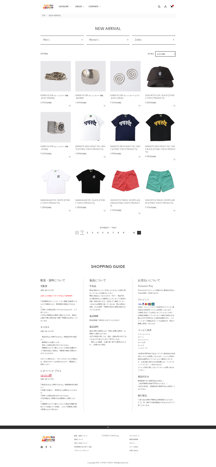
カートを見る (133, 447)
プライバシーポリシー (81, 450)
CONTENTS (93, 7)
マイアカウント (134, 436)
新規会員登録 (133, 439)
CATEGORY (64, 7)
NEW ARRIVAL (55, 16)
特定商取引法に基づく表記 (83, 447)
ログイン (132, 443)
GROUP (78, 7)
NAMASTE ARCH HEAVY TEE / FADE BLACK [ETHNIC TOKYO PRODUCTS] (160, 149)
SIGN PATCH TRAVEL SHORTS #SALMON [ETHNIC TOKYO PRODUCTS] (125, 203)
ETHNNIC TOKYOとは (110, 436)
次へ (139, 233)
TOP (43, 16)
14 (134, 233)
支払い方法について (80, 443)
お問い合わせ (133, 450)
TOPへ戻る (108, 427)
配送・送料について (80, 436)
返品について (78, 439)
